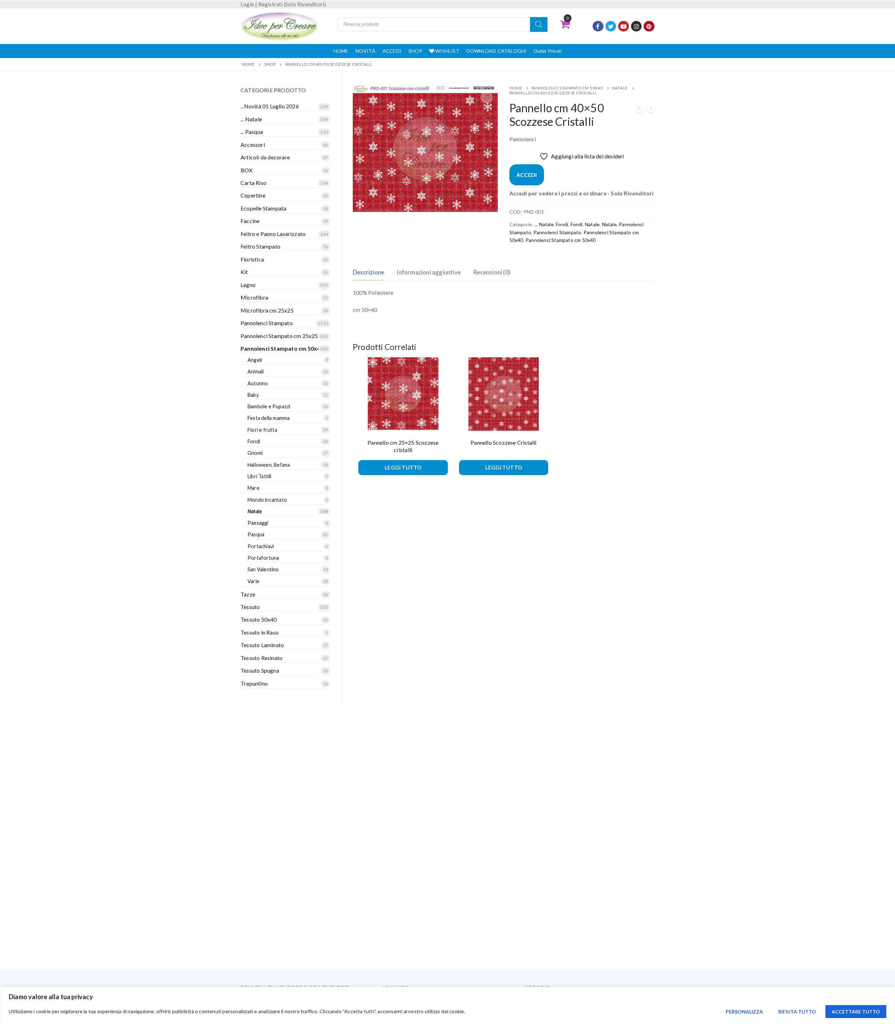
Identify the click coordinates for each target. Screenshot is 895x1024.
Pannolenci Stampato (557, 232)
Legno (248, 284)
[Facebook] (598, 26)
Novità (365, 51)
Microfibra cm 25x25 (267, 310)
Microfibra (254, 297)
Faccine (250, 220)
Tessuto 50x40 (259, 619)
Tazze (248, 594)
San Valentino (263, 569)
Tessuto (250, 606)
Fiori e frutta (262, 430)
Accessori (253, 144)
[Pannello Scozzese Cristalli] (639, 109)
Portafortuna (263, 558)
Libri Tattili (260, 476)
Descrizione (368, 272)
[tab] (368, 272)
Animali (256, 371)
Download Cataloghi (496, 51)
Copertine (253, 195)
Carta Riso (253, 182)
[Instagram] (636, 26)
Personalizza (744, 1012)
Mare (253, 488)
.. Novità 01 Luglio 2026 (270, 106)
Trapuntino (254, 683)
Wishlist (446, 51)
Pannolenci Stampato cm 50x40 (567, 88)
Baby (253, 395)
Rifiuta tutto (797, 1012)
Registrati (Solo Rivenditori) (292, 4)
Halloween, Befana (269, 465)
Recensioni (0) (491, 272)
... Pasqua (252, 131)
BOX (247, 170)
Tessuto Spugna (260, 670)
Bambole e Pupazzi (269, 406)
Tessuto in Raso (260, 632)
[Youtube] (623, 26)
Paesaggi (258, 523)
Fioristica (252, 259)
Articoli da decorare (265, 157)
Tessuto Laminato (262, 645)
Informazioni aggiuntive (428, 272)
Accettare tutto (856, 1012)
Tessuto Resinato (261, 657)
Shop (415, 51)
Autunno (258, 383)
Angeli (255, 360)
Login (247, 4)
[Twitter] (611, 26)
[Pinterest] (649, 26)
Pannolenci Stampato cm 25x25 (279, 335)
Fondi (562, 224)
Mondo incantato (267, 500)
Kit (244, 271)
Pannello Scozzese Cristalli (503, 442)
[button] (486, 97)
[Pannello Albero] (651, 109)
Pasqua (256, 534)
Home (341, 51)
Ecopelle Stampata (263, 208)
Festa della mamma (268, 418)
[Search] (538, 24)
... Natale (544, 224)
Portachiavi (261, 546)
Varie (253, 581)
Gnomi (255, 453)
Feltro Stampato (260, 246)
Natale (620, 88)
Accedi (391, 51)
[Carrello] (565, 24)
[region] (447, 1005)
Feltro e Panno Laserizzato (273, 233)
